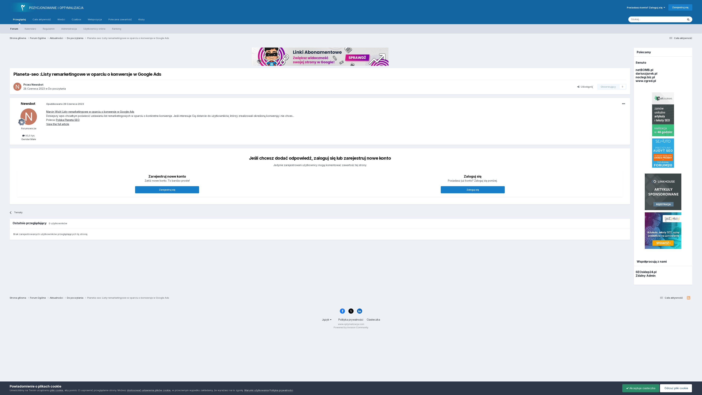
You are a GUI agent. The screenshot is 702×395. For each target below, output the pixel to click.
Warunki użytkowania (256, 390)
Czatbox (76, 19)
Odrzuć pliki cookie (676, 388)
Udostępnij (586, 86)
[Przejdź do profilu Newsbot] (17, 87)
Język (326, 319)
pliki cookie (56, 390)
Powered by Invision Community (351, 327)
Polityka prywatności (350, 319)
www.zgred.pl (646, 81)
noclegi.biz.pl (645, 77)
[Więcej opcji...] (623, 104)
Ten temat (673, 19)
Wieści (61, 19)
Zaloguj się (473, 189)
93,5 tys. (30, 135)
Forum (14, 28)
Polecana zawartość (120, 19)
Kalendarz (30, 28)
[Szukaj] (688, 19)
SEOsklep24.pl (646, 272)
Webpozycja (95, 19)
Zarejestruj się (680, 7)
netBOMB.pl (644, 70)
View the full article (57, 124)
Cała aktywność (42, 19)
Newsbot (28, 104)
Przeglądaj (19, 19)
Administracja (69, 28)
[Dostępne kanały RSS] (688, 297)
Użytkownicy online (94, 28)
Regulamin (49, 28)
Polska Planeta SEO (68, 119)
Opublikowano (65, 103)
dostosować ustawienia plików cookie (149, 390)
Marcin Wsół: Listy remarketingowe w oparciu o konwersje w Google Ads (90, 111)
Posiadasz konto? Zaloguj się (645, 7)
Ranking (116, 28)
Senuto (641, 62)
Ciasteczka (373, 319)
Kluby (141, 19)
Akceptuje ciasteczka (642, 388)
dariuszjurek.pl (646, 73)
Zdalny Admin (646, 275)
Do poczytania (57, 88)
